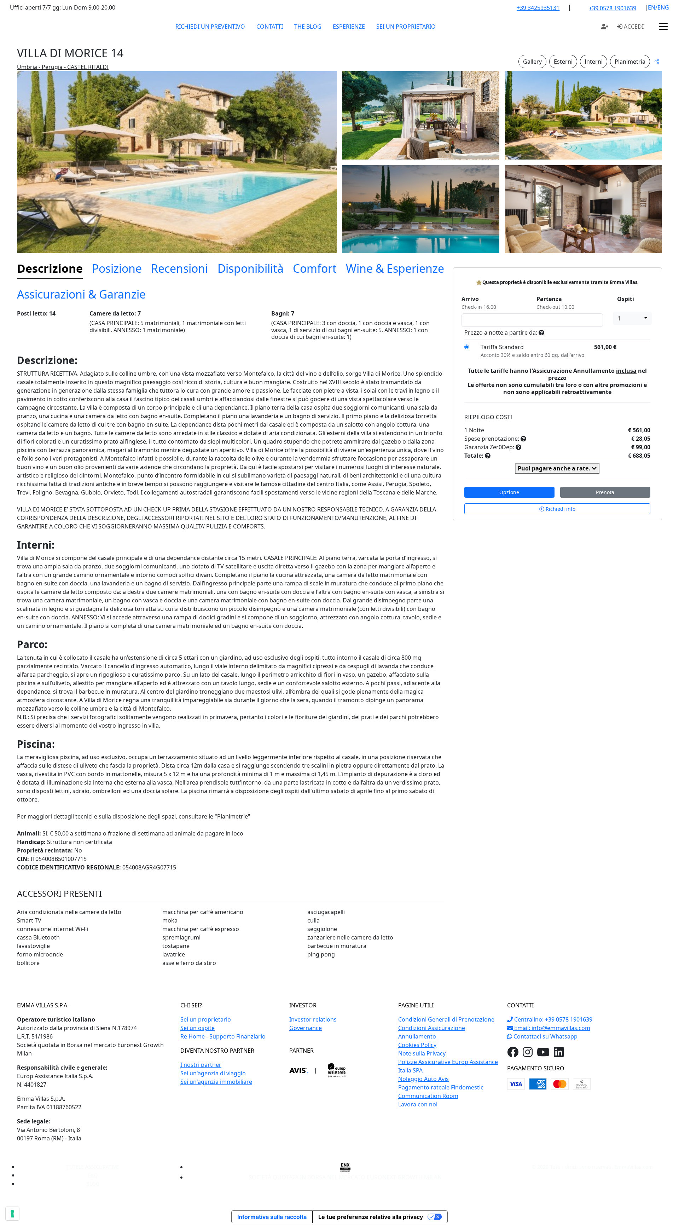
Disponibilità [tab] (250, 268)
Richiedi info (559, 508)
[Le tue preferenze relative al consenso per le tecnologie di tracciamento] (12, 1213)
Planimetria (630, 61)
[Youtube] (543, 1054)
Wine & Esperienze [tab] (395, 268)
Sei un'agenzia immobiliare (216, 1082)
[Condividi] (656, 61)
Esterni (563, 61)
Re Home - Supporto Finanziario (223, 1036)
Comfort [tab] (315, 268)
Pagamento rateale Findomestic (440, 1087)
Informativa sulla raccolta (272, 1216)
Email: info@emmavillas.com (551, 1028)
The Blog (307, 26)
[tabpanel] (230, 641)
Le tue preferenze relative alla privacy (370, 1216)
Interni (594, 61)
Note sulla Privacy (422, 1053)
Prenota (605, 492)
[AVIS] (298, 1070)
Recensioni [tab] (179, 268)
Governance (305, 1028)
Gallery (532, 61)
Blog (92, 1183)
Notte (476, 430)
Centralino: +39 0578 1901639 (552, 1019)
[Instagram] (528, 1054)
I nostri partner (200, 1065)
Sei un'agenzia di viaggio (213, 1073)
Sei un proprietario (406, 26)
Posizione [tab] (117, 268)
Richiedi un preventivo (210, 26)
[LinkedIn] (559, 1054)
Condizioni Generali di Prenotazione (446, 1019)
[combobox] (632, 318)
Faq (93, 1175)
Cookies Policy (417, 1045)
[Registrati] (604, 26)
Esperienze (349, 26)
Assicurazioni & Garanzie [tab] (81, 294)
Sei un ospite (197, 1028)
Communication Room (428, 1096)
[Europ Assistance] (336, 1070)
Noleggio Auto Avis (423, 1079)
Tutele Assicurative (92, 1166)
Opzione (509, 492)
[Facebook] (512, 1054)
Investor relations (313, 1019)
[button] (663, 26)
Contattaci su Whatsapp (545, 1036)
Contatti (269, 26)
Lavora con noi (417, 1104)
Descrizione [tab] (50, 268)
